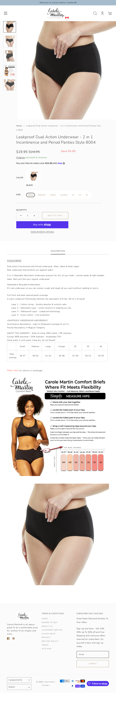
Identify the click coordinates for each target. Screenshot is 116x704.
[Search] (95, 13)
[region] (58, 2)
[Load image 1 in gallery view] (9, 26)
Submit (93, 664)
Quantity (21, 210)
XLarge (64, 195)
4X (87, 195)
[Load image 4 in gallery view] (9, 70)
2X (73, 195)
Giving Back (49, 634)
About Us (47, 626)
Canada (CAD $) (15, 680)
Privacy (46, 637)
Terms (45, 645)
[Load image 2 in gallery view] (9, 41)
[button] (5, 13)
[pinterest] (13, 639)
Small (30, 195)
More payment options (42, 232)
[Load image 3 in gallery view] (9, 56)
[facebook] (8, 639)
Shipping (20, 157)
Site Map (46, 649)
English (12, 687)
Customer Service (52, 630)
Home (19, 125)
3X (80, 195)
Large (53, 195)
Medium (41, 195)
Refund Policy (50, 641)
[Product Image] (66, 70)
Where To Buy (50, 622)
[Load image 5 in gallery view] (9, 85)
